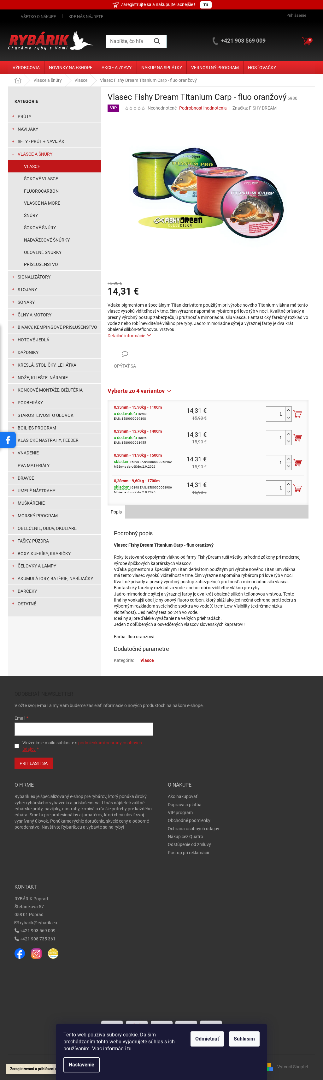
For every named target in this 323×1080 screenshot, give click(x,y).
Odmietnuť (207, 1039)
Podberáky (30, 402)
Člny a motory (34, 314)
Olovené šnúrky (43, 252)
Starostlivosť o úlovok (45, 415)
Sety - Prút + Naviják (41, 141)
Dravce (26, 478)
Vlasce (32, 166)
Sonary (26, 302)
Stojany (27, 289)
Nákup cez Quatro (185, 836)
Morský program (38, 515)
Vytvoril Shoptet (292, 1066)
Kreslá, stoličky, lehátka (47, 365)
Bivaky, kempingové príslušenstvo (57, 327)
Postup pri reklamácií (188, 852)
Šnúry (31, 215)
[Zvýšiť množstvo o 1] (288, 410)
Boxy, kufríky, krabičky (44, 553)
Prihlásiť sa (34, 763)
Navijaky (28, 129)
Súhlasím (244, 1039)
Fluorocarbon (41, 191)
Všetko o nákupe (38, 16)
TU (205, 5)
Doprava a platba (185, 804)
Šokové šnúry (40, 227)
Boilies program (37, 427)
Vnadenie (28, 452)
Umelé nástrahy (36, 490)
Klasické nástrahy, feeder (48, 440)
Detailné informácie (126, 335)
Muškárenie (31, 503)
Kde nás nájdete (85, 16)
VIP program (180, 812)
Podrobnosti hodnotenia (203, 108)
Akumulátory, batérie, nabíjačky (55, 578)
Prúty (24, 116)
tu (129, 1049)
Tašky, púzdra (33, 540)
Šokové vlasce (41, 178)
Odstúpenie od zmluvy (189, 844)
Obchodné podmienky (189, 820)
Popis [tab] (116, 511)
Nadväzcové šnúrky (47, 240)
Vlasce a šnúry (35, 154)
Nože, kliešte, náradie (43, 377)
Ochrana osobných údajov (193, 828)
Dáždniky (28, 352)
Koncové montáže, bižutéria (50, 390)
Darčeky (27, 591)
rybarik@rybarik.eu (38, 922)
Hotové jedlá (33, 339)
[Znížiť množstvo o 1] (288, 417)
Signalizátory (34, 276)
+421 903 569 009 (38, 930)
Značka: (254, 108)
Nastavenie (81, 1065)
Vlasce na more (42, 203)
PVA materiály (34, 465)
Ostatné (27, 603)
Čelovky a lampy (37, 565)
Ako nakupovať (182, 796)
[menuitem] (26, 67)
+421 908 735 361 (38, 938)
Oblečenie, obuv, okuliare (47, 528)
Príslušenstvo (41, 264)
